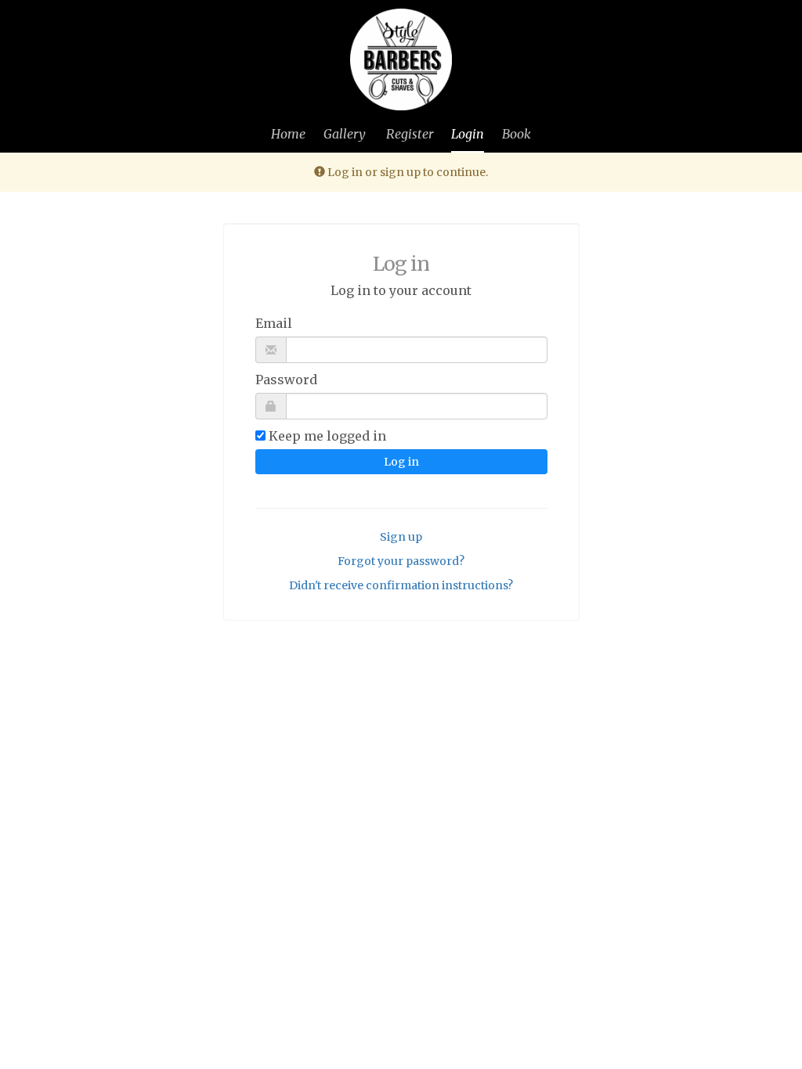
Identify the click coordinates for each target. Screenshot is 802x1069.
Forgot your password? (401, 561)
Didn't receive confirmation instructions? (401, 585)
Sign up (401, 537)
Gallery (344, 134)
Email (273, 323)
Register (409, 134)
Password (286, 379)
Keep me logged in (327, 436)
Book (516, 134)
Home (288, 134)
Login (467, 134)
